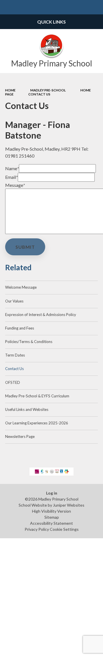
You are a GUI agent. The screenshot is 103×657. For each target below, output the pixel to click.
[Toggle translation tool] (82, 7)
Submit (25, 247)
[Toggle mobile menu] (7, 7)
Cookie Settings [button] (64, 529)
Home (10, 90)
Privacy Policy (37, 529)
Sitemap (51, 517)
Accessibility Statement (51, 523)
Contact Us (39, 94)
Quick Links (51, 21)
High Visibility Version (51, 511)
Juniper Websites (68, 505)
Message (15, 185)
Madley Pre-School (48, 90)
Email (11, 177)
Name (12, 168)
